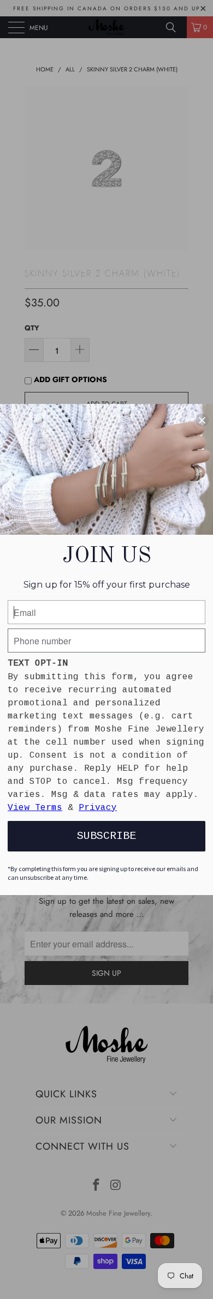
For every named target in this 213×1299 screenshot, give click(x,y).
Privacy (98, 808)
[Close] (202, 420)
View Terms (35, 808)
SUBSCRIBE (106, 836)
